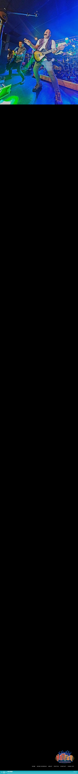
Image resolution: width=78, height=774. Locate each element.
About (50, 766)
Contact (63, 766)
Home (33, 766)
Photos (56, 766)
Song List (71, 766)
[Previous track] (1, 772)
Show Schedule (42, 766)
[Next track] (6, 772)
